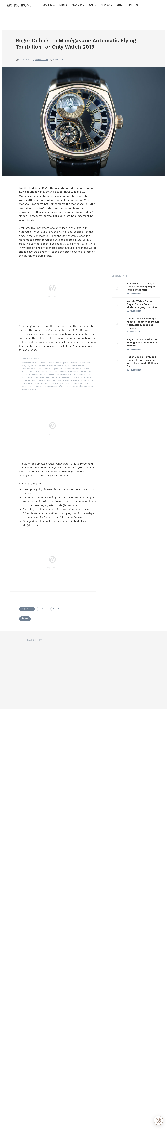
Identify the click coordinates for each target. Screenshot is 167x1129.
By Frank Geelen (40, 60)
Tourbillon (57, 609)
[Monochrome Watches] (19, 5)
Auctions (42, 609)
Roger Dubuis (27, 609)
